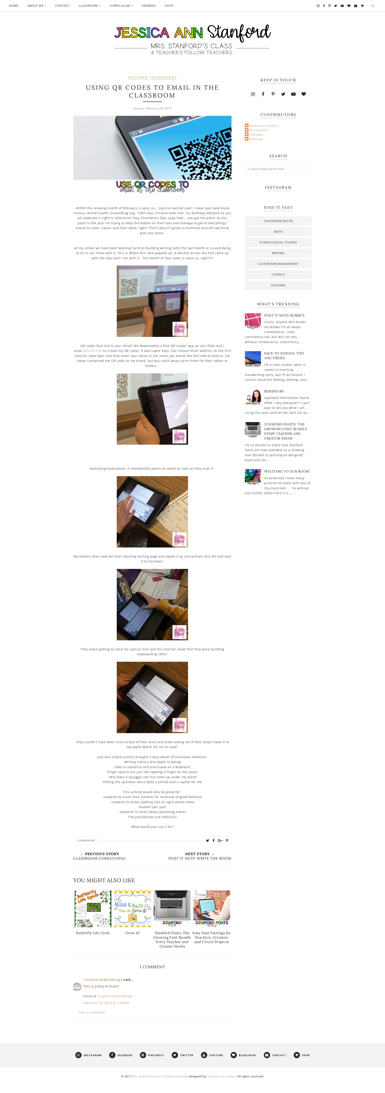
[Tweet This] (207, 840)
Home (13, 6)
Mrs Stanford (258, 130)
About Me (35, 6)
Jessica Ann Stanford (263, 126)
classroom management (278, 264)
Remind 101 (274, 391)
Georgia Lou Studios (221, 1076)
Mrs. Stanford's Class (147, 1076)
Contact (62, 6)
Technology (163, 78)
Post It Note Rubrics (284, 315)
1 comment (86, 840)
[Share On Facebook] (214, 840)
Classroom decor (278, 221)
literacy (278, 274)
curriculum (120, 6)
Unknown (256, 135)
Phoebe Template (175, 1076)
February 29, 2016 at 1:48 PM (106, 1003)
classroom (88, 6)
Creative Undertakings (102, 979)
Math (278, 232)
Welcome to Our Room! (287, 471)
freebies (149, 6)
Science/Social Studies (278, 242)
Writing (278, 253)
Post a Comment (92, 1012)
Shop (169, 6)
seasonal (278, 285)
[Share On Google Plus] (220, 840)
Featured (138, 78)
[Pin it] (227, 840)
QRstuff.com (92, 350)
